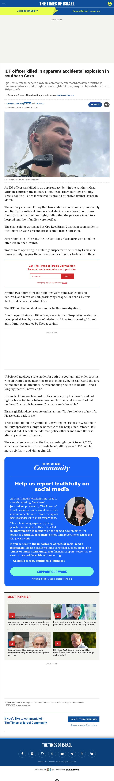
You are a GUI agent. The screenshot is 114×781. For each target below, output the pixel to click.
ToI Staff (40, 104)
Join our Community (27, 11)
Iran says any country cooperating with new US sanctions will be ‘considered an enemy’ (29, 623)
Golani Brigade (64, 703)
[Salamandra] (72, 769)
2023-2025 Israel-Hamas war (18, 705)
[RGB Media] (51, 769)
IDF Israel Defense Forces (45, 703)
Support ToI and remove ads (86, 11)
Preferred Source (65, 95)
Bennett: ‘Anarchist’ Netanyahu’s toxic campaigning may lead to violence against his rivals (28, 652)
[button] (110, 4)
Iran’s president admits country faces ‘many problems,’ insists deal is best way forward (74, 623)
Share (97, 105)
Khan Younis (78, 703)
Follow (27, 104)
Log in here (92, 725)
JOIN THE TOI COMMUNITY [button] (83, 719)
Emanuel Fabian (15, 104)
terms (64, 283)
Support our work (52, 571)
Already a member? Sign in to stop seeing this (52, 578)
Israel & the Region (23, 703)
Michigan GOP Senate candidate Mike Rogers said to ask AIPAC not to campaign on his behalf (73, 652)
